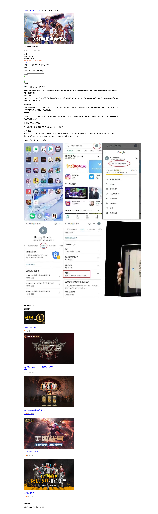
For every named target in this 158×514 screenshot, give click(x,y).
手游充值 (39, 10)
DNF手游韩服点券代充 (37, 507)
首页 (25, 10)
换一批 (32, 305)
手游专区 (31, 10)
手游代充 (27, 507)
